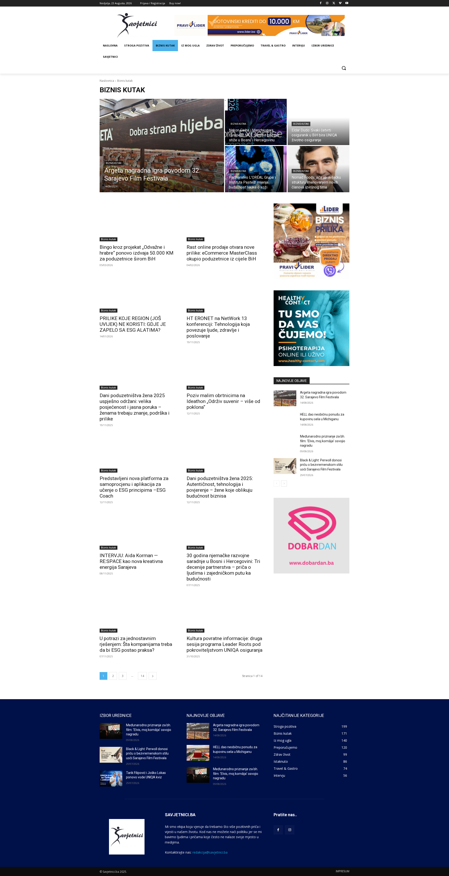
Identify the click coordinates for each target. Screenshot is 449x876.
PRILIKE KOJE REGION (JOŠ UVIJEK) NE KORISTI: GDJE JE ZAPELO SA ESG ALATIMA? (133, 324)
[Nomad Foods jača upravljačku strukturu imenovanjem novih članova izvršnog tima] (318, 169)
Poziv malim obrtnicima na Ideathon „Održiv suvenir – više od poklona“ (223, 401)
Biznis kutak (113, 163)
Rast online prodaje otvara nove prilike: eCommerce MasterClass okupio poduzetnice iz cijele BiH (222, 253)
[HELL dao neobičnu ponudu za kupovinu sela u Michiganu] (285, 420)
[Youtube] (346, 3)
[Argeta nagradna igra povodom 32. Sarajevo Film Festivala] (162, 145)
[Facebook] (320, 3)
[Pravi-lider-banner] (261, 25)
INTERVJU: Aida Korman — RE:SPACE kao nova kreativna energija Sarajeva (131, 561)
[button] (343, 68)
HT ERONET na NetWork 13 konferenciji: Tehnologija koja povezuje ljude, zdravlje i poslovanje (218, 327)
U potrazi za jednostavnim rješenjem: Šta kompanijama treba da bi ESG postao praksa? (136, 644)
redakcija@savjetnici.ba (210, 852)
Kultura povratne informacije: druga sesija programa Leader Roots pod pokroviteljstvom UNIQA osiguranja (224, 644)
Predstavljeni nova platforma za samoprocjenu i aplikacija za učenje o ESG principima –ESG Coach (134, 487)
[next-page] (153, 676)
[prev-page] (276, 484)
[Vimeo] (340, 3)
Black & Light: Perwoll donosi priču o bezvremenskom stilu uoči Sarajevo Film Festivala (321, 464)
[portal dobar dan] (311, 535)
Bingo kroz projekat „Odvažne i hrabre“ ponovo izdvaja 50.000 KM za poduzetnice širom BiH (137, 253)
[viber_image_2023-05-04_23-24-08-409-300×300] (311, 241)
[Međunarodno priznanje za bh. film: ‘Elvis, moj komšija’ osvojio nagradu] (285, 442)
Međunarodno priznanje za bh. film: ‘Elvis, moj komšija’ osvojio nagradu (322, 440)
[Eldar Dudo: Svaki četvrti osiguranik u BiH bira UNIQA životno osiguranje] (318, 122)
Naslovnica (107, 81)
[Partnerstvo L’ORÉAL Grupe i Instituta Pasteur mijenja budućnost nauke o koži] (256, 169)
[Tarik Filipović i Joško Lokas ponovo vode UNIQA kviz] (111, 779)
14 (142, 676)
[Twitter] (334, 3)
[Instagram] (327, 3)
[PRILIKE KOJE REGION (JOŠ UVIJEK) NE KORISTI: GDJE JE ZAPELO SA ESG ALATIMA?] (137, 294)
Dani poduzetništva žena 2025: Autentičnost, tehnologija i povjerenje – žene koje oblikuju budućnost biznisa (220, 487)
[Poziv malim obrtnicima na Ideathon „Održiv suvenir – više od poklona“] (224, 371)
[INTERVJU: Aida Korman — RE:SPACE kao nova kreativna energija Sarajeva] (137, 531)
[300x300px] (311, 328)
